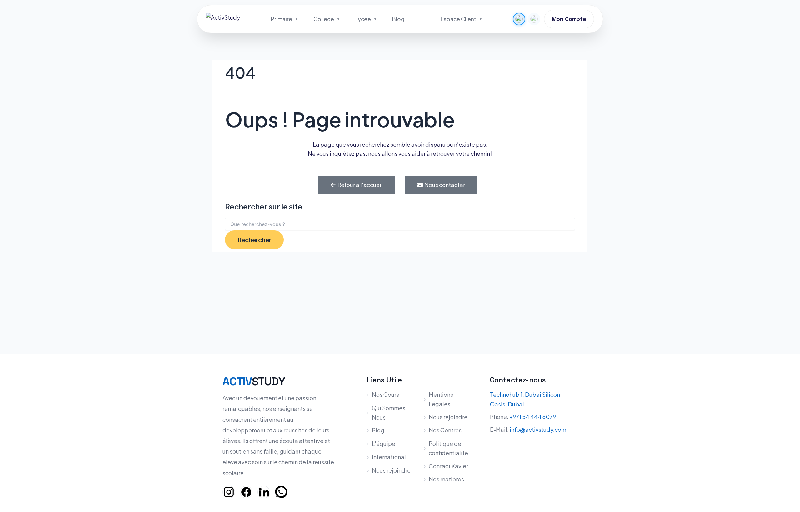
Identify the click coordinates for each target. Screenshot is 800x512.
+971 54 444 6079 (532, 416)
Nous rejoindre (391, 470)
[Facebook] (246, 492)
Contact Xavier (448, 466)
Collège (323, 19)
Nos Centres (445, 430)
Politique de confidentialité (448, 448)
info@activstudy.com (538, 429)
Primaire (281, 19)
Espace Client (458, 19)
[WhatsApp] (281, 492)
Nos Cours (385, 394)
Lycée (363, 19)
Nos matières (446, 479)
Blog (398, 19)
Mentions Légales (441, 399)
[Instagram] (228, 492)
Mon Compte (569, 18)
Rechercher (254, 240)
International (389, 456)
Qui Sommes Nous (388, 412)
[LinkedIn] (264, 492)
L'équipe (383, 443)
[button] (519, 19)
